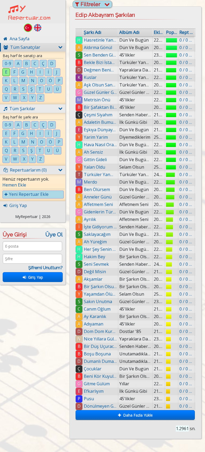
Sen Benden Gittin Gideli (100, 55)
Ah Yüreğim (95, 242)
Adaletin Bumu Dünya (100, 122)
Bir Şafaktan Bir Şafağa (100, 107)
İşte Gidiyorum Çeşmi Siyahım (100, 227)
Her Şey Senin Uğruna (100, 249)
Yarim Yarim (96, 137)
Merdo (90, 182)
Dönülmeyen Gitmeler (100, 406)
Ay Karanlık (95, 316)
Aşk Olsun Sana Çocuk (100, 85)
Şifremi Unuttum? (45, 267)
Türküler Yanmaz (100, 174)
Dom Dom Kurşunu (100, 331)
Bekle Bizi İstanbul (100, 62)
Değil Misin (95, 272)
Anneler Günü (98, 197)
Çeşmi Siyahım (98, 115)
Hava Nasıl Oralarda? (100, 145)
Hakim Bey (94, 257)
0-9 (8, 63)
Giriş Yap (34, 277)
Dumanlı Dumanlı (100, 361)
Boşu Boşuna (97, 354)
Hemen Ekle (14, 185)
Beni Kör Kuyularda (100, 376)
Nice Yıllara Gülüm (100, 339)
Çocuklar (92, 369)
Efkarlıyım (94, 391)
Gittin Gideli (95, 159)
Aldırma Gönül (98, 47)
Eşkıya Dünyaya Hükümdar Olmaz (100, 130)
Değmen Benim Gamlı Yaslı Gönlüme (100, 70)
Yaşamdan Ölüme (100, 294)
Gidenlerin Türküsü (100, 212)
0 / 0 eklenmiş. (186, 40)
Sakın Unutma (98, 301)
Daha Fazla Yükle (137, 415)
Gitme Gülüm (97, 384)
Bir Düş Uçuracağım (100, 346)
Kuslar (90, 77)
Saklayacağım (97, 234)
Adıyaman (93, 324)
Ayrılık (90, 219)
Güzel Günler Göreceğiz (100, 92)
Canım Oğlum (97, 309)
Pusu (89, 399)
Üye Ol (54, 234)
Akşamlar (93, 279)
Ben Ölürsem (97, 189)
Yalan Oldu (94, 167)
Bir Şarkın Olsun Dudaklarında (100, 287)
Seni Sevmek (96, 264)
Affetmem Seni (98, 204)
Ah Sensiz (93, 152)
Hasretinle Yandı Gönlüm (100, 40)
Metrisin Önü (97, 100)
